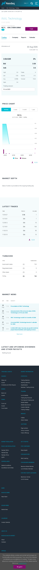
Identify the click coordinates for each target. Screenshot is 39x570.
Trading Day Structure (26, 397)
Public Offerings (25, 433)
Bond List (3, 393)
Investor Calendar (25, 407)
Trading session (8, 86)
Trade (31, 29)
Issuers (3, 382)
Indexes (23, 417)
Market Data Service (26, 405)
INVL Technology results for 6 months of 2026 (23, 317)
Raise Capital (24, 450)
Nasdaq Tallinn (5, 450)
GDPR (2, 457)
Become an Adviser (25, 477)
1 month (24, 109)
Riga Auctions (24, 428)
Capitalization (24, 385)
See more (19, 334)
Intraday (6, 109)
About (2, 539)
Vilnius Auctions (25, 430)
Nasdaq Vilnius (5, 455)
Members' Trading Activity (27, 387)
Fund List (3, 403)
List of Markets (24, 395)
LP (3, 29)
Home (2, 8)
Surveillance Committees (7, 467)
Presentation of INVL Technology (20, 306)
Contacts (3, 542)
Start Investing (24, 458)
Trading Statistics (25, 380)
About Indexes (24, 420)
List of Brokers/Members (27, 469)
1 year (33, 109)
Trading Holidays (25, 409)
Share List (3, 380)
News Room (4, 496)
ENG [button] (25, 3)
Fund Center (4, 408)
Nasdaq (8, 3)
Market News (4, 509)
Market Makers (24, 402)
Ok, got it (19, 567)
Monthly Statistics (25, 382)
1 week (15, 109)
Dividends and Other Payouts (8, 385)
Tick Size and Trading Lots (27, 400)
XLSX (36, 162)
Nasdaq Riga (4, 452)
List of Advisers (24, 479)
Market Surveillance (6, 465)
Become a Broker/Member (27, 466)
